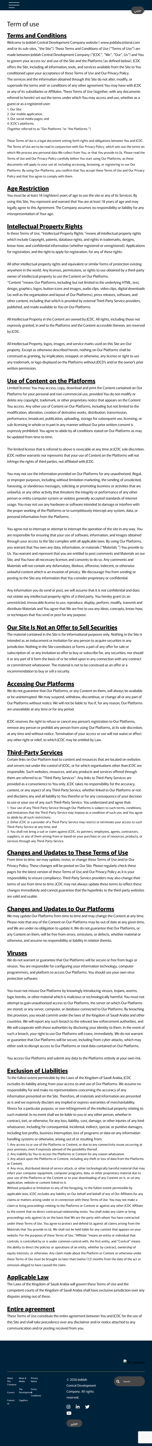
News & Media (22, 1379)
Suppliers (23, 1400)
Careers (11, 1392)
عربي (137, 10)
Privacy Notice (34, 1379)
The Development (25, 1390)
